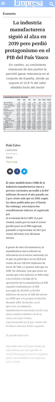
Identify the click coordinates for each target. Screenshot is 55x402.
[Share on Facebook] (17, 171)
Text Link (11, 161)
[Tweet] (24, 171)
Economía (9, 13)
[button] (3, 5)
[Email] (10, 171)
